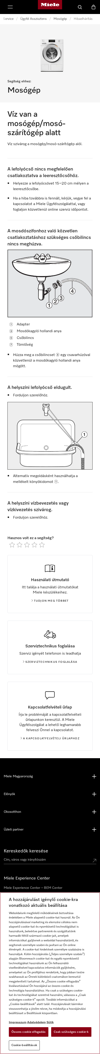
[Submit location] (94, 860)
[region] (50, 973)
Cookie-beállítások (24, 1045)
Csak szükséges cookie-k (71, 1031)
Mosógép (60, 19)
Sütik (50, 1022)
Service (8, 19)
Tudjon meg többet (51, 601)
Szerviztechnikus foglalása (51, 662)
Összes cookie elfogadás (28, 1031)
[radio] (12, 545)
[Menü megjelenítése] (10, 7)
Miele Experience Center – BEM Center (33, 888)
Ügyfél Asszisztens (33, 19)
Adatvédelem (36, 1022)
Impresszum (18, 1022)
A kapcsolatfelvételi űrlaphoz (51, 738)
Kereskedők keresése (26, 851)
